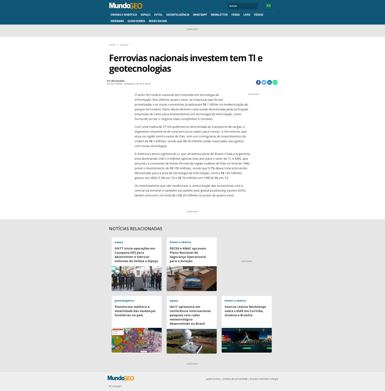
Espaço (145, 14)
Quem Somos (136, 21)
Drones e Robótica (124, 14)
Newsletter (219, 14)
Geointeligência (177, 14)
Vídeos (258, 14)
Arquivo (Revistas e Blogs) (264, 378)
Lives (246, 14)
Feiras (235, 14)
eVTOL (158, 14)
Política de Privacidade (235, 378)
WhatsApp (200, 14)
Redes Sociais (158, 21)
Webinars (117, 21)
